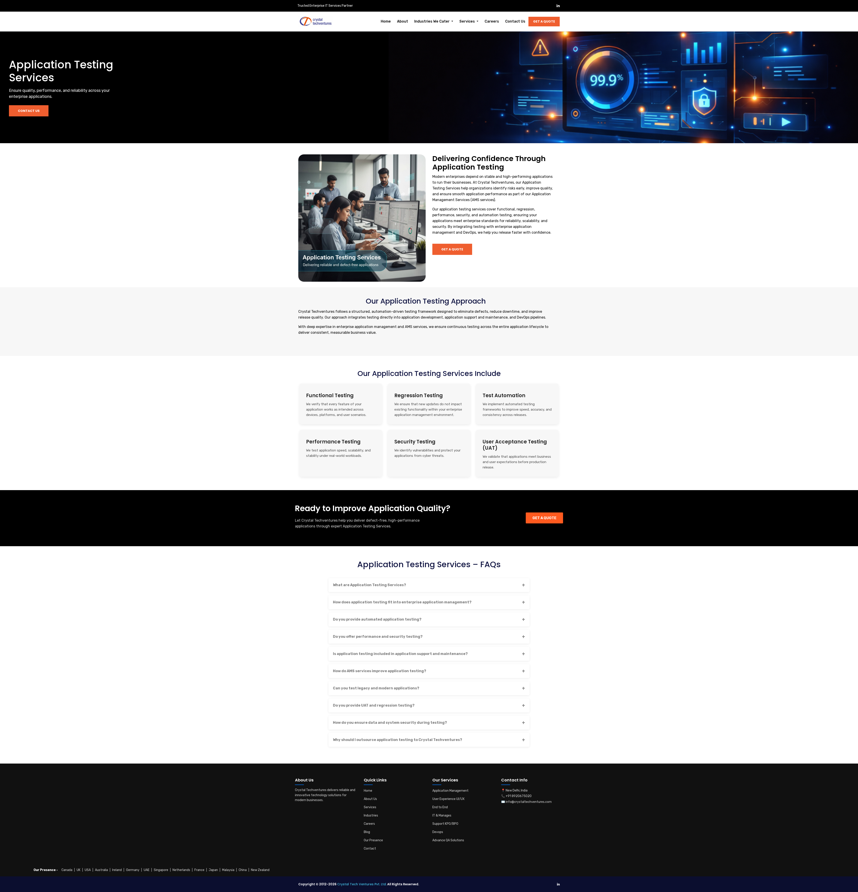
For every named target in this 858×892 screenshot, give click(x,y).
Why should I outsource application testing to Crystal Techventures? (397, 740)
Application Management (450, 791)
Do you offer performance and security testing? (378, 636)
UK (78, 870)
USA (88, 870)
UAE (146, 870)
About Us (370, 799)
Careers (492, 21)
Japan (213, 870)
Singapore (161, 870)
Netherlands (181, 870)
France (199, 870)
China (243, 870)
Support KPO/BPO (445, 824)
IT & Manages (441, 815)
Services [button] (467, 21)
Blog (367, 832)
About (402, 21)
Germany (132, 870)
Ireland (117, 870)
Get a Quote (544, 21)
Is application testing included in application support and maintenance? (400, 654)
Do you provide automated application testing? (377, 619)
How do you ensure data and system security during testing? (390, 722)
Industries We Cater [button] (432, 21)
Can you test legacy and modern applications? (376, 688)
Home (386, 21)
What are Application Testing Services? (369, 585)
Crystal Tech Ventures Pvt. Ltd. (362, 884)
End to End (440, 807)
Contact (370, 848)
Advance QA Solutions (448, 840)
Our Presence (373, 840)
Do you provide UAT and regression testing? (373, 705)
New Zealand (260, 870)
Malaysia (228, 870)
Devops (437, 832)
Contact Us (515, 21)
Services (370, 807)
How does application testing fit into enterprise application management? (402, 602)
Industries (371, 815)
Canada (66, 870)
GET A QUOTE (544, 518)
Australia (101, 870)
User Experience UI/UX (448, 799)
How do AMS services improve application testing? (379, 671)
